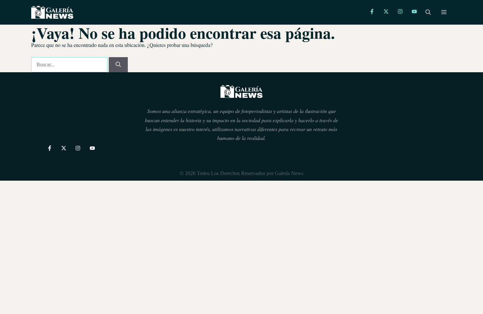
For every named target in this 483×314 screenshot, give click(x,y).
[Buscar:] (70, 64)
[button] (428, 12)
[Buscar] (118, 64)
